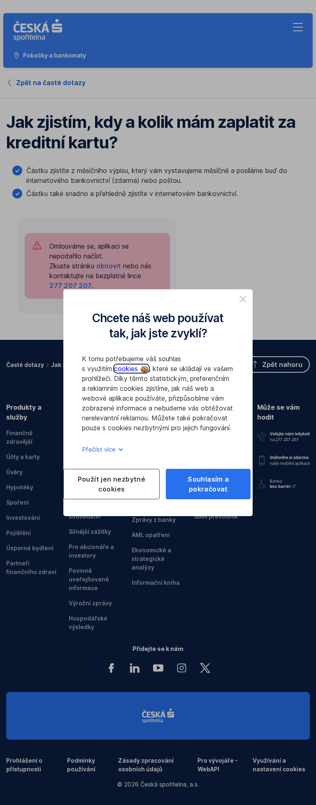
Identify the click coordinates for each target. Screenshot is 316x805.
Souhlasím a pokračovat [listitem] (208, 484)
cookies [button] (127, 368)
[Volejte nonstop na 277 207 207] (283, 435)
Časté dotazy (25, 364)
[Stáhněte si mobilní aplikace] (283, 458)
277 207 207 (70, 285)
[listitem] (242, 299)
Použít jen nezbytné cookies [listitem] (112, 484)
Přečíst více (99, 449)
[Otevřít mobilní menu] (298, 27)
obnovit (108, 266)
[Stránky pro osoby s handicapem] (283, 482)
